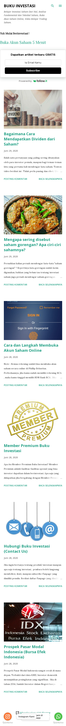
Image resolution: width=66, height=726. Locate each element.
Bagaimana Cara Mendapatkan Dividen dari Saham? (29, 139)
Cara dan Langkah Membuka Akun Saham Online (31, 347)
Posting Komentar (15, 178)
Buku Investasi (19, 5)
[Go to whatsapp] (58, 717)
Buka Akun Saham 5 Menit (23, 42)
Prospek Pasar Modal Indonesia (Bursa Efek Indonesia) (25, 652)
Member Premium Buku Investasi (27, 448)
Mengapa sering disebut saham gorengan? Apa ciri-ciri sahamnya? (32, 244)
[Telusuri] (52, 6)
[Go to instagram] (8, 717)
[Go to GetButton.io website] (58, 723)
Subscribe (33, 70)
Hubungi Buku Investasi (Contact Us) (27, 548)
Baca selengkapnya (50, 178)
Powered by (25, 81)
